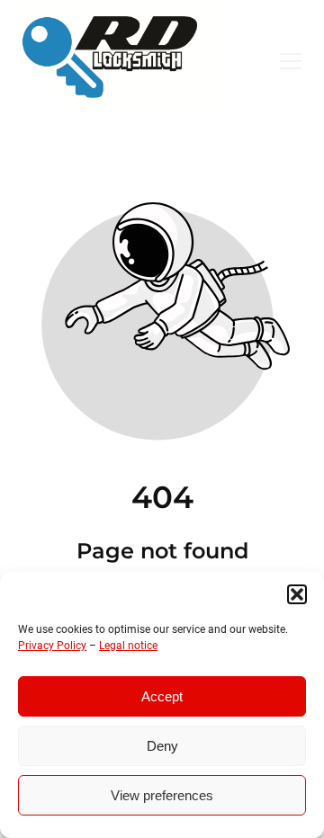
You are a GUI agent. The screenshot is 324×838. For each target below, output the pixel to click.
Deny (162, 745)
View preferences (162, 795)
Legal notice (128, 645)
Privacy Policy (52, 645)
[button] (297, 594)
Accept (162, 696)
